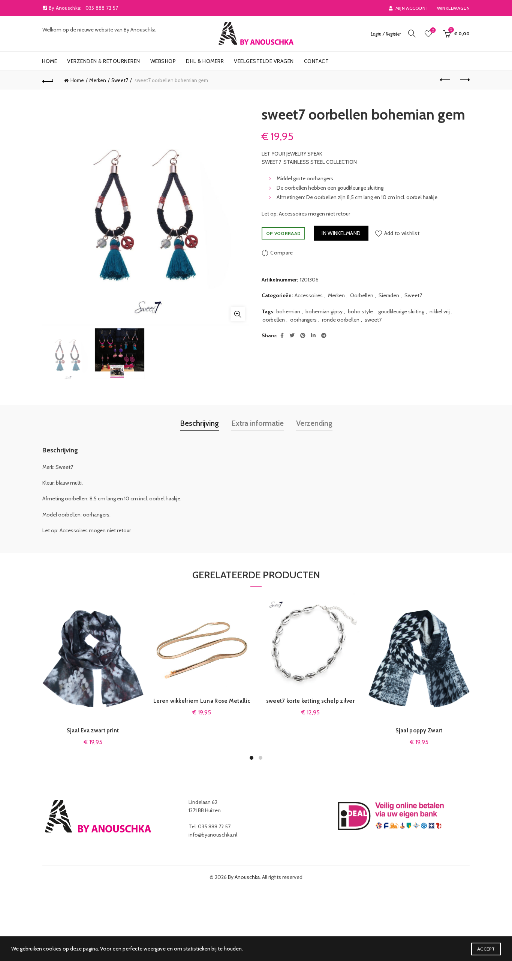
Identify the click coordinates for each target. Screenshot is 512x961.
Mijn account (411, 8)
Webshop (163, 61)
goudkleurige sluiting (401, 311)
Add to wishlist (401, 233)
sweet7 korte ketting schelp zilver (310, 701)
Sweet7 (119, 80)
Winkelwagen (453, 8)
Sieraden (389, 295)
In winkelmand (341, 233)
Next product (464, 80)
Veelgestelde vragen (264, 61)
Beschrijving (199, 423)
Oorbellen (361, 295)
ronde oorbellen (340, 319)
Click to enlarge (238, 314)
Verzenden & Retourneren (103, 61)
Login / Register (386, 34)
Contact (316, 61)
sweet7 (373, 319)
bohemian (288, 311)
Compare (281, 252)
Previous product (445, 80)
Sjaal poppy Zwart (418, 730)
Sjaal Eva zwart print (93, 730)
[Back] (48, 80)
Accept (486, 949)
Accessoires (309, 295)
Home (49, 61)
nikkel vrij (440, 311)
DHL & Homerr (205, 61)
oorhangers (303, 319)
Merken (97, 80)
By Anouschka (244, 877)
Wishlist (433, 30)
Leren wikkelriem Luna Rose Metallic (201, 701)
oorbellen (273, 319)
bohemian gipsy (324, 311)
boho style (360, 311)
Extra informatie (257, 423)
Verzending (314, 423)
